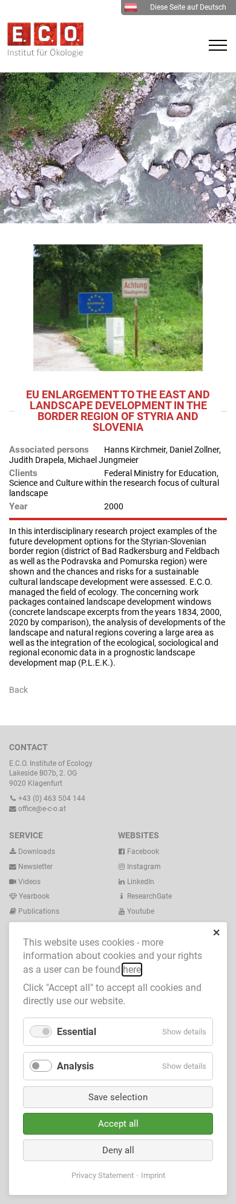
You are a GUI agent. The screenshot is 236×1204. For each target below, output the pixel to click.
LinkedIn (139, 882)
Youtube (139, 911)
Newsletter (34, 866)
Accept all (118, 1123)
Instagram (143, 866)
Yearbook (33, 896)
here (132, 969)
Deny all (118, 1150)
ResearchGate (148, 896)
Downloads (35, 851)
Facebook (142, 851)
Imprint (153, 1175)
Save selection (118, 1097)
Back (18, 690)
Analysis (75, 1066)
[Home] (42, 54)
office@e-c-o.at (41, 808)
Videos (29, 882)
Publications (38, 911)
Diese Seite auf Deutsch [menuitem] (188, 7)
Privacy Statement (102, 1175)
